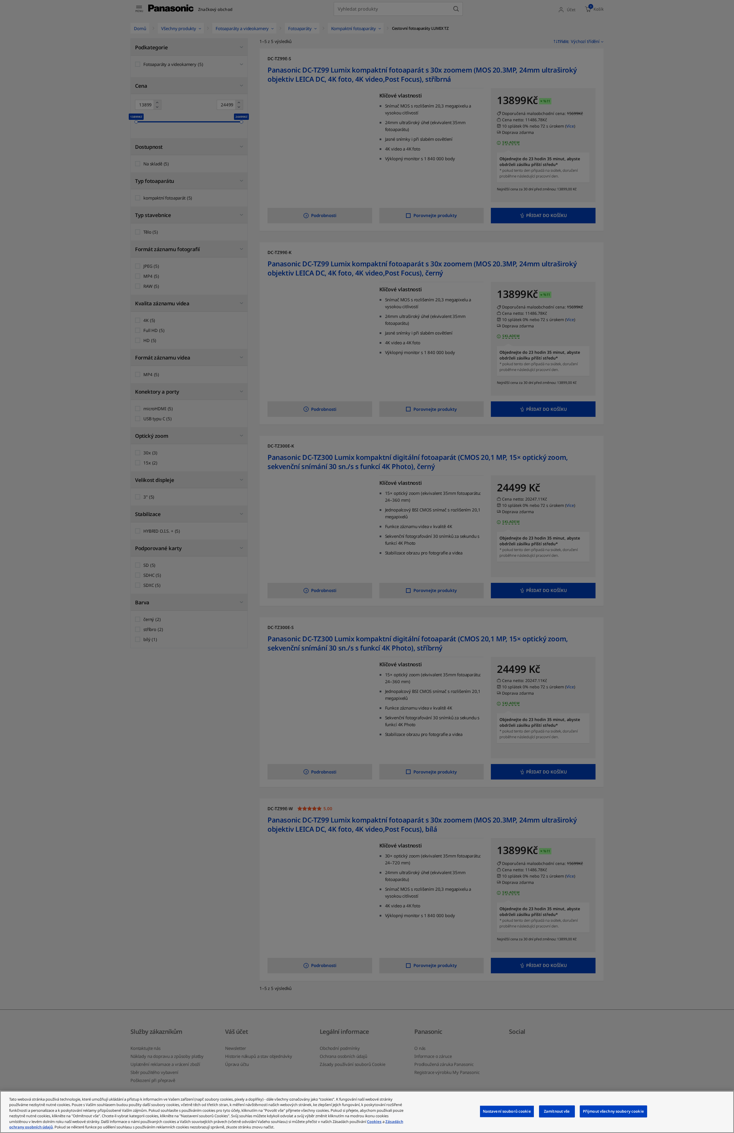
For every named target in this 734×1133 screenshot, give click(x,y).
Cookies (374, 1121)
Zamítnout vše (557, 1111)
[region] (367, 1112)
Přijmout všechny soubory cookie (613, 1111)
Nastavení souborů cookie (507, 1111)
